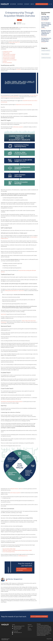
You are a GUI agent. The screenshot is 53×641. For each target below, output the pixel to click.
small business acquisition (18, 126)
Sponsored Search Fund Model (9, 57)
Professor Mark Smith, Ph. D (14, 42)
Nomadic (6, 639)
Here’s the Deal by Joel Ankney (9, 551)
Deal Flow (5, 61)
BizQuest (16, 488)
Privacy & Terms (49, 638)
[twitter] (19, 20)
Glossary (29, 628)
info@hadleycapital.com (22, 555)
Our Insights (26, 4)
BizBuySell (12, 488)
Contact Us (30, 629)
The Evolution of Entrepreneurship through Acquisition (11, 401)
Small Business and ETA (7, 51)
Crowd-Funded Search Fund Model (9, 59)
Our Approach (20, 4)
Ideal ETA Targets (6, 53)
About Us (32, 4)
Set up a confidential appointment (22, 569)
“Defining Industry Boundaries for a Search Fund (14, 290)
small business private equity (46, 57)
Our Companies (13, 4)
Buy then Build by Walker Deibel (9, 549)
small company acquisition (15, 492)
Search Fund (3, 314)
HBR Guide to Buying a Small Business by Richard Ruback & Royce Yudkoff (17, 550)
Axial (21, 488)
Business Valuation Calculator (41, 4)
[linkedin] (21, 20)
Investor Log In (30, 626)
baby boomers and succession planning (24, 104)
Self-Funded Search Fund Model (9, 54)
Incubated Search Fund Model (9, 58)
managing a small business (46, 50)
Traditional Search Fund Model (9, 55)
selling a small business (45, 54)
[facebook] (18, 20)
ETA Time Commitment (7, 62)
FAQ (28, 627)
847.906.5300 (15, 631)
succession (18, 69)
